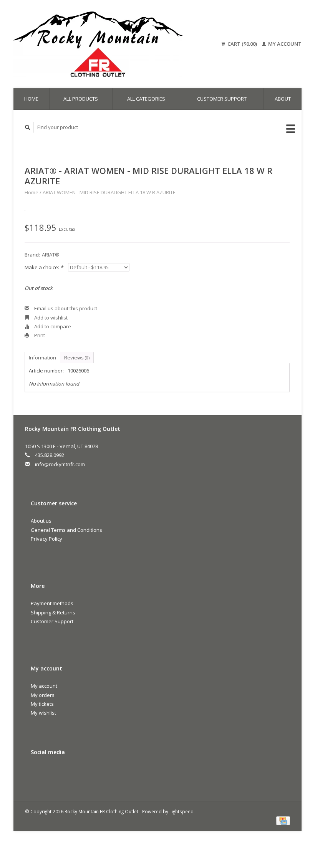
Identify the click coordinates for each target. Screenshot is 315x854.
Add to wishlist (50, 317)
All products (80, 98)
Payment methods (52, 603)
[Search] (27, 127)
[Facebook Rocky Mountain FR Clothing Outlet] (38, 772)
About (283, 98)
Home (31, 98)
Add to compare (52, 326)
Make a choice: (44, 267)
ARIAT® (51, 254)
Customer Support (222, 98)
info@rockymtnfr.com (60, 464)
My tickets (42, 703)
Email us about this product (65, 308)
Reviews (77, 357)
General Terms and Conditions (66, 529)
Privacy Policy (46, 538)
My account (284, 43)
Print (39, 335)
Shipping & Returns (53, 612)
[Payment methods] (283, 820)
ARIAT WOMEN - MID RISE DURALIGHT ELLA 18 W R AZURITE (109, 192)
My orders (43, 695)
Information (42, 357)
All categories (146, 98)
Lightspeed (181, 811)
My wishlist (43, 712)
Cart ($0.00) (242, 43)
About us (41, 520)
